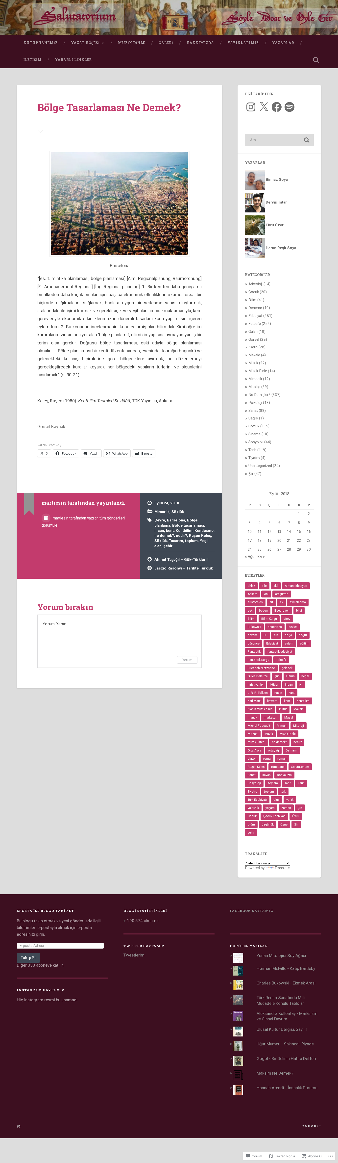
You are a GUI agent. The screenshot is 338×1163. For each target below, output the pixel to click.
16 (309, 532)
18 (260, 541)
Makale (254, 355)
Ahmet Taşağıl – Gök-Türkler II (181, 559)
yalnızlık (253, 808)
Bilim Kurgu (269, 618)
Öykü (295, 816)
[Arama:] (279, 140)
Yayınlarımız (243, 43)
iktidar (274, 684)
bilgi (299, 610)
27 (279, 549)
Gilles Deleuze (258, 676)
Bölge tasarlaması (188, 525)
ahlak (251, 586)
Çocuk (253, 292)
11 (260, 532)
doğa (288, 635)
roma (267, 758)
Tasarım (176, 541)
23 (309, 541)
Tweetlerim (134, 955)
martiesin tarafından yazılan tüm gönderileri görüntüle (83, 522)
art (271, 602)
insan (159, 530)
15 (299, 532)
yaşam (270, 808)
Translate (282, 868)
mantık (252, 717)
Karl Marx (254, 701)
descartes (275, 627)
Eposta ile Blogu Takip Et (45, 910)
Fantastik (254, 651)
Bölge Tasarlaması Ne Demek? (109, 107)
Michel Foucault (259, 725)
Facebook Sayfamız (251, 910)
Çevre (159, 520)
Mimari (282, 725)
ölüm (251, 824)
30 (309, 549)
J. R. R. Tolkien (258, 693)
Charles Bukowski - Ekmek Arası (286, 983)
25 (260, 549)
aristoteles (255, 602)
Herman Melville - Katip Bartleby (286, 968)
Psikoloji (255, 402)
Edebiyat (255, 315)
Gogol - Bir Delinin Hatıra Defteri (286, 1058)
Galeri (166, 43)
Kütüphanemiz (41, 43)
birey (287, 618)
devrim (252, 635)
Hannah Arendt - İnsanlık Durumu (287, 1087)
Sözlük (177, 512)
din (276, 635)
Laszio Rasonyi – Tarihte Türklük (183, 568)
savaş (266, 775)
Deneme (255, 308)
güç (277, 676)
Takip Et (28, 957)
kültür (283, 709)
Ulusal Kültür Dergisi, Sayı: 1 (282, 1029)
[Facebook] (277, 107)
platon (252, 758)
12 (269, 532)
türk (283, 791)
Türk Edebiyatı (257, 799)
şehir (168, 546)
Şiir (250, 473)
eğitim (304, 643)
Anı (266, 594)
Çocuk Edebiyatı (274, 816)
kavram (272, 701)
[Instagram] (251, 107)
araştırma (281, 594)
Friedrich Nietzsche (261, 668)
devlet (293, 627)
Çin (300, 808)
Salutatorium (300, 767)
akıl (275, 586)
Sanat (253, 410)
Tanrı (288, 783)
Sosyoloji (255, 442)
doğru (303, 635)
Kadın (253, 347)
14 (289, 532)
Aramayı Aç (316, 60)
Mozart (253, 734)
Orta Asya (254, 750)
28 (289, 549)
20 (279, 541)
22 (299, 541)
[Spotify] (289, 107)
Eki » (261, 556)
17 (250, 541)
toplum (191, 541)
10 (250, 532)
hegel (305, 676)
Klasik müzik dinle (260, 709)
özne (284, 824)
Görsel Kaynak (51, 426)
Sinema (254, 434)
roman (282, 758)
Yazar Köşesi (85, 43)
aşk (250, 610)
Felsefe (254, 323)
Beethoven (282, 610)
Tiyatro (254, 458)
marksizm (271, 717)
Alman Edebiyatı (296, 586)
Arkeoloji (255, 284)
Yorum (187, 660)
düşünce (254, 643)
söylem (272, 783)
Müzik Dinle (131, 43)
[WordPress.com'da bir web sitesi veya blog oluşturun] (18, 1127)
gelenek (287, 668)
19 (269, 541)
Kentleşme (204, 530)
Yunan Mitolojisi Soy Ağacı (281, 955)
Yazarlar (283, 43)
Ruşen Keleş (200, 535)
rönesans (278, 767)
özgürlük (268, 824)
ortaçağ (273, 750)
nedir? (181, 535)
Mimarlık (161, 512)
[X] (264, 107)
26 (269, 549)
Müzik (253, 363)
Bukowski (254, 627)
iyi (300, 684)
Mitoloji (254, 387)
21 (289, 541)
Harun (290, 676)
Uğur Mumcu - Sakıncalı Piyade (285, 1043)
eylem (289, 643)
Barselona (176, 520)
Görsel (253, 339)
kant (292, 693)
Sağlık (253, 418)
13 (279, 532)
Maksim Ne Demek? (275, 1073)
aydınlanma (298, 602)
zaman (286, 808)
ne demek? (164, 535)
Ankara (252, 594)
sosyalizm (284, 775)
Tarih (252, 450)
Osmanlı (291, 750)
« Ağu (249, 556)
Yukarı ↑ (311, 1126)
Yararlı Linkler (73, 59)
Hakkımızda (200, 43)
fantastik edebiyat (279, 651)
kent (170, 530)
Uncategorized (260, 466)
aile (264, 586)
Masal (288, 717)
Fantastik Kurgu (258, 660)
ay (281, 602)
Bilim (252, 300)
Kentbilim (184, 530)
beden (263, 610)
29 (299, 549)
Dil (265, 635)
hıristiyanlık (255, 684)
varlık (289, 799)
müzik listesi (256, 742)
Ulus (276, 799)
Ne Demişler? (259, 394)
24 (250, 549)
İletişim (33, 59)
